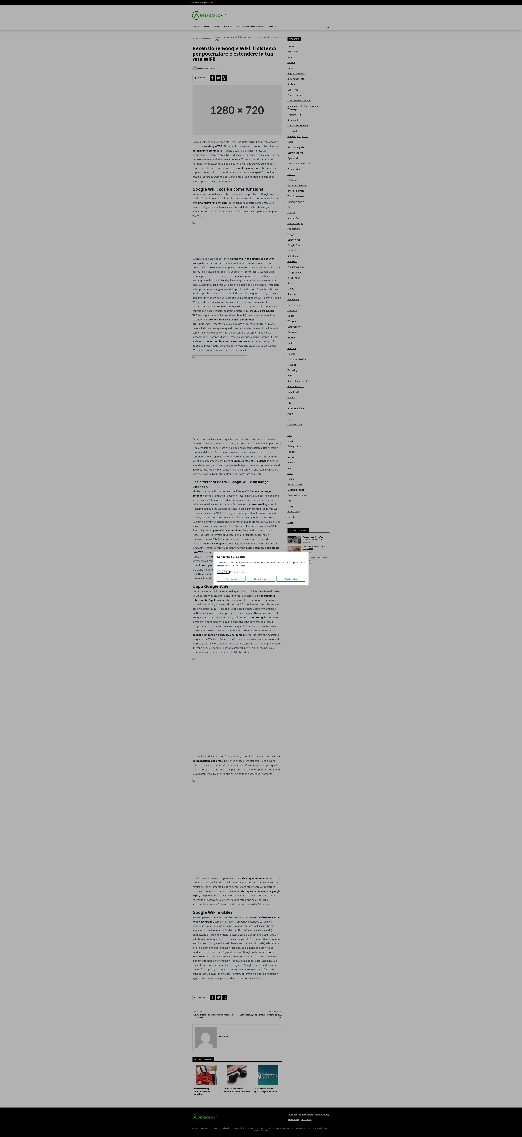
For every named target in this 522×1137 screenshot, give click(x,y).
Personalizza (231, 579)
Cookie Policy (223, 572)
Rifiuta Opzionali (261, 579)
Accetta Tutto (291, 579)
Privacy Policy (238, 572)
